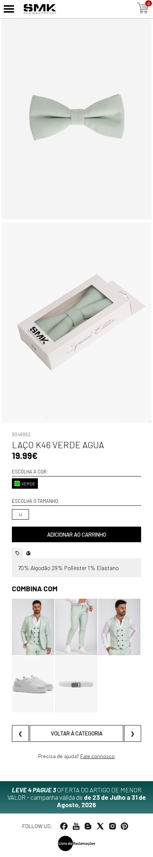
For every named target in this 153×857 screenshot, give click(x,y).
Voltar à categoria (76, 733)
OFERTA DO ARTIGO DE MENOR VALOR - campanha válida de (76, 797)
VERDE (28, 483)
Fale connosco (97, 756)
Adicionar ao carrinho (76, 534)
